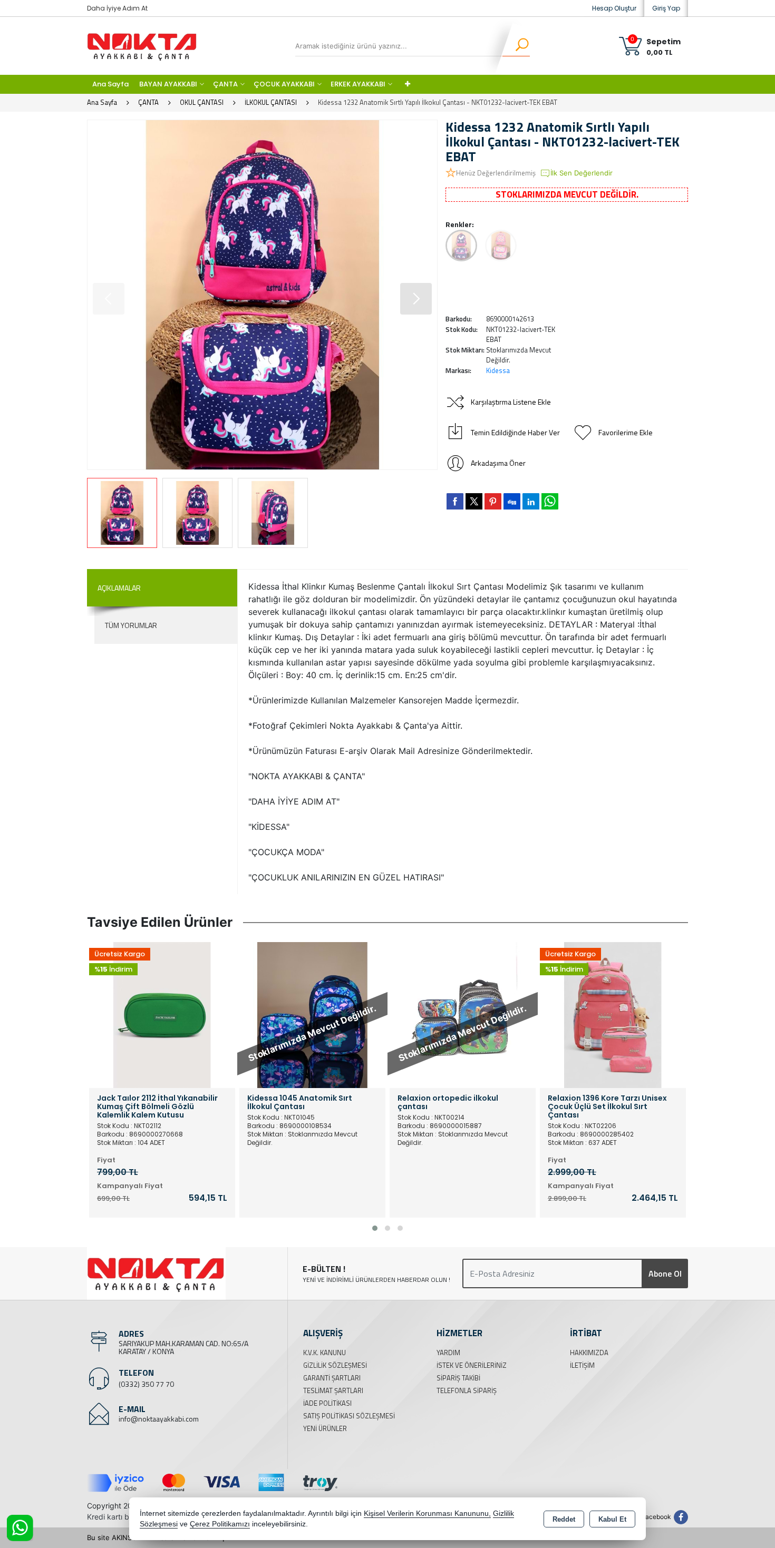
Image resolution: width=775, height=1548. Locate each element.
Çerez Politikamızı (220, 1524)
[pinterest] (493, 501)
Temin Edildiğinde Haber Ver (515, 432)
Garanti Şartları (332, 1378)
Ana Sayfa (110, 84)
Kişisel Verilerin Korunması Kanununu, (427, 1513)
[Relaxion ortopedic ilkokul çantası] (312, 1014)
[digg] (511, 501)
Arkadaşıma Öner (498, 462)
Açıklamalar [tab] (119, 587)
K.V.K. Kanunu (324, 1352)
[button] (416, 299)
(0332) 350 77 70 (146, 1383)
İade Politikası (327, 1403)
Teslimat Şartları (333, 1390)
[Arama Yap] (515, 45)
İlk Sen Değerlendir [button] (581, 173)
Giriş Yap (666, 8)
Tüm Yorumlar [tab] (131, 625)
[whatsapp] (549, 501)
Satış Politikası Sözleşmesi (349, 1415)
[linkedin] (530, 501)
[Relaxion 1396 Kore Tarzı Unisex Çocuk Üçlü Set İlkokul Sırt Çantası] (463, 1014)
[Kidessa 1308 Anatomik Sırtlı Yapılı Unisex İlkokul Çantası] (613, 1014)
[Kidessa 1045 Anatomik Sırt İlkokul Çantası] (162, 1014)
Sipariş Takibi (458, 1378)
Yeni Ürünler (325, 1428)
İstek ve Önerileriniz (472, 1365)
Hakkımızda (589, 1352)
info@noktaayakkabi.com (159, 1418)
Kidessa (498, 370)
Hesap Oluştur (614, 8)
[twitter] (474, 501)
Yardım (448, 1352)
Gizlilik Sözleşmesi (335, 1365)
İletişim (582, 1365)
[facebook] (455, 501)
